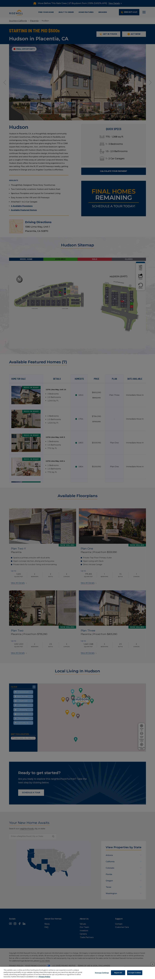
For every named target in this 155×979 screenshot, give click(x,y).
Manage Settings (102, 973)
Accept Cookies (134, 973)
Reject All (118, 973)
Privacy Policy (44, 977)
